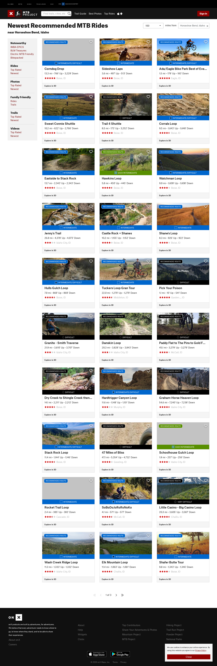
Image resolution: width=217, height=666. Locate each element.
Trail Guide (80, 13)
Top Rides (109, 13)
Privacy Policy (200, 650)
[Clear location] (207, 25)
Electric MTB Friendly (22, 54)
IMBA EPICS (17, 47)
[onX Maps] (15, 619)
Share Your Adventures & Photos (139, 629)
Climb (11, 4)
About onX (14, 639)
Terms (115, 662)
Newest (14, 73)
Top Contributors (131, 625)
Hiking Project (173, 625)
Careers (13, 644)
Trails (13, 104)
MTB (20, 4)
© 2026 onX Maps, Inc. (100, 662)
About (81, 625)
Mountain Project (131, 634)
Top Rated (15, 69)
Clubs (81, 639)
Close (189, 656)
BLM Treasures (18, 50)
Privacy (123, 662)
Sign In (203, 13)
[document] (188, 652)
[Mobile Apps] (119, 13)
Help (80, 629)
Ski (52, 4)
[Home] (24, 13)
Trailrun (41, 4)
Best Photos (95, 13)
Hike (29, 4)
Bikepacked (16, 57)
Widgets (82, 634)
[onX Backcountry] (68, 4)
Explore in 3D (50, 86)
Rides (13, 101)
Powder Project (174, 634)
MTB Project (128, 639)
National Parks (174, 639)
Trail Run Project (175, 629)
